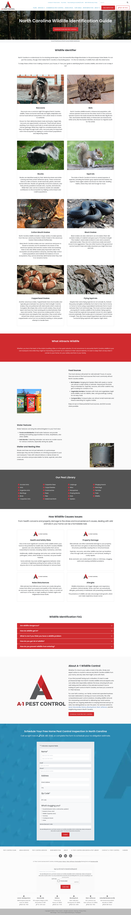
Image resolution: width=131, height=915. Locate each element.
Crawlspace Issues (48, 818)
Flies (46, 496)
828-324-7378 (58, 904)
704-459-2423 (41, 904)
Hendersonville (94, 861)
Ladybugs (73, 485)
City (42, 787)
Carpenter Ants (25, 499)
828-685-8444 (108, 904)
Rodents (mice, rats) (48, 811)
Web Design (53, 912)
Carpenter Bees (50, 485)
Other (44, 820)
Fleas (47, 493)
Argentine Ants (25, 490)
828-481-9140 (46, 736)
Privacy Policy (82, 911)
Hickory (83, 707)
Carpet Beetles (50, 487)
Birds (21, 496)
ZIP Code (43, 800)
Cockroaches (49, 490)
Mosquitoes (74, 490)
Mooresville (77, 707)
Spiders (72, 499)
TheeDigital (78, 912)
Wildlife (97, 496)
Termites (98, 490)
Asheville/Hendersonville (107, 898)
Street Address (45, 782)
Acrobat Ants (24, 485)
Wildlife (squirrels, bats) (49, 813)
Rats (71, 496)
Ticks (96, 493)
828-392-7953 (24, 904)
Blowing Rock (91, 707)
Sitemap (76, 911)
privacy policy (65, 877)
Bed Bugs (23, 493)
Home (52, 41)
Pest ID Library (58, 41)
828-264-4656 (75, 904)
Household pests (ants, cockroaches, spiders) (56, 809)
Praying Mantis (75, 493)
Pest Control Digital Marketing (65, 912)
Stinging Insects (100, 485)
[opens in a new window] (60, 856)
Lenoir (70, 707)
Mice (71, 487)
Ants (21, 487)
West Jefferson (102, 707)
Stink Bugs (98, 487)
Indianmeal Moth (50, 499)
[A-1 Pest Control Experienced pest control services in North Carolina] (8, 5)
